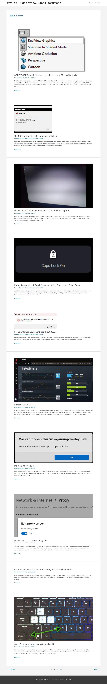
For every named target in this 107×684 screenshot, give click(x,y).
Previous (11, 669)
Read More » (17, 90)
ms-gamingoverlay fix (24, 466)
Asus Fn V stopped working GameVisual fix (34, 644)
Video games (29, 138)
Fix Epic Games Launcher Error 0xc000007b (35, 332)
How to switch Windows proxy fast (31, 540)
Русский (97, 3)
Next (96, 669)
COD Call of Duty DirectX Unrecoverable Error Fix (37, 136)
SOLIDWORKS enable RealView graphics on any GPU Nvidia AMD (45, 75)
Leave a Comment (19, 77)
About (90, 3)
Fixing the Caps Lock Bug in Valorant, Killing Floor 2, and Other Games (48, 285)
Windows (27, 77)
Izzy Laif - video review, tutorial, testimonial (34, 2)
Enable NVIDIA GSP (23, 404)
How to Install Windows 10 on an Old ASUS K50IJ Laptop (41, 210)
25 (61, 669)
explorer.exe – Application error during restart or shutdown (42, 569)
